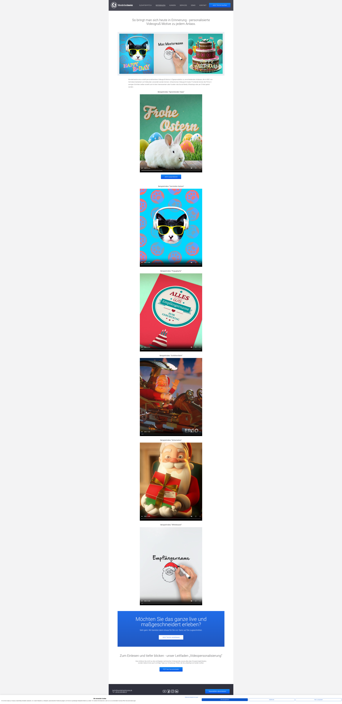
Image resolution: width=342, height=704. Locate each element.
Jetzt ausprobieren (171, 177)
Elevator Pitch (145, 5)
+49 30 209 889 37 (121, 692)
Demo (193, 5)
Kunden (172, 5)
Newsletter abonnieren (217, 691)
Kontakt (202, 5)
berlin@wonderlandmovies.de (122, 690)
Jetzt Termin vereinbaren (171, 637)
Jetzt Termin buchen (220, 5)
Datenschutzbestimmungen (191, 697)
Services (183, 5)
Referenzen (160, 5)
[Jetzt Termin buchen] (218, 2)
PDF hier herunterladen (171, 669)
